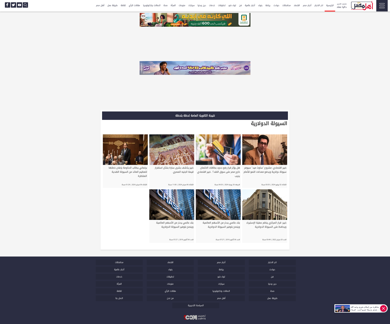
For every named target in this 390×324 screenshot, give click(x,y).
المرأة (173, 5)
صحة (165, 5)
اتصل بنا (119, 298)
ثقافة (123, 5)
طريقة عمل (112, 5)
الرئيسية (330, 5)
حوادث (276, 5)
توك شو (232, 5)
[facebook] (7, 5)
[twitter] (13, 5)
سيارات (191, 5)
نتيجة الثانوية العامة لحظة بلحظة (195, 115)
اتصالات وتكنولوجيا (151, 5)
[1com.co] (195, 317)
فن (240, 5)
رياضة (267, 5)
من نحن (170, 298)
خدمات (212, 5)
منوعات (182, 5)
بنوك (260, 5)
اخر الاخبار (318, 5)
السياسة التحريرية (196, 305)
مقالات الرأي (134, 5)
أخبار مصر (307, 5)
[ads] (195, 20)
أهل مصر (100, 5)
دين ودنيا (202, 5)
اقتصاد (297, 5)
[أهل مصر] (361, 6)
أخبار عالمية (250, 5)
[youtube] (19, 5)
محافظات (286, 5)
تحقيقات (221, 5)
